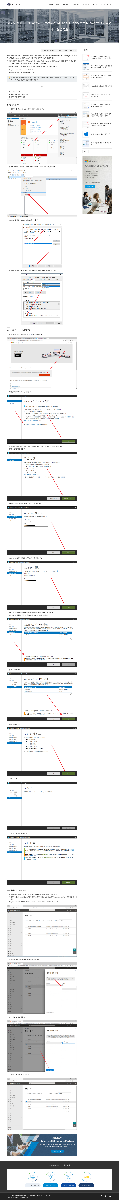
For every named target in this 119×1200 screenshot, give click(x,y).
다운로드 (30, 334)
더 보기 (85, 151)
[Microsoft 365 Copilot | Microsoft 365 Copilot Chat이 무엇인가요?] (85, 124)
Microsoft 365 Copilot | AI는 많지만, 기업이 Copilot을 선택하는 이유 (101, 67)
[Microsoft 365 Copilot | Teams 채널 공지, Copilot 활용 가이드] (85, 105)
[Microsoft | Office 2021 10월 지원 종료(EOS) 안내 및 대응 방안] (85, 76)
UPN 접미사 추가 (14, 92)
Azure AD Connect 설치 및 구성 (18, 94)
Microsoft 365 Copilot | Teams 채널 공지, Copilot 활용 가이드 (101, 105)
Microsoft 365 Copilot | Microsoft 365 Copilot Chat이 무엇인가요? (101, 124)
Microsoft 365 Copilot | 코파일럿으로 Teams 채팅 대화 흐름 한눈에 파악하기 (101, 57)
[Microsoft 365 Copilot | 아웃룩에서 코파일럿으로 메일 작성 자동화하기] (85, 115)
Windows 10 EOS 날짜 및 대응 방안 (100, 134)
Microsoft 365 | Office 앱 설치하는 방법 (101, 86)
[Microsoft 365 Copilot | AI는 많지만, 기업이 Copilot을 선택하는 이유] (85, 67)
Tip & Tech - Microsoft (48, 50)
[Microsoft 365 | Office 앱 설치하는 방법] (85, 86)
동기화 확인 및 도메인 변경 (17, 97)
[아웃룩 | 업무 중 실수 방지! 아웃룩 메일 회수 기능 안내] (85, 95)
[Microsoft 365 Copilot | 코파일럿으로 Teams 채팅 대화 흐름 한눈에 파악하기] (85, 57)
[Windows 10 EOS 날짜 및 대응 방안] (85, 134)
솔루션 (58, 4)
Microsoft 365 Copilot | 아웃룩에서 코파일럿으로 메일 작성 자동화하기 (101, 115)
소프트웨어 (50, 4)
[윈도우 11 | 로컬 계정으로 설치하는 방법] (85, 144)
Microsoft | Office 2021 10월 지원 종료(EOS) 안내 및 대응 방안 (101, 76)
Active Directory (63, 50)
